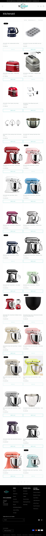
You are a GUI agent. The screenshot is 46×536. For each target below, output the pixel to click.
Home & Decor (16, 501)
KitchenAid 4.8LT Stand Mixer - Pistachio (31, 285)
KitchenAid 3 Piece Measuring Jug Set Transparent (30, 104)
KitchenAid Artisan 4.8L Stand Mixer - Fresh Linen (12, 378)
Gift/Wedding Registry (17, 507)
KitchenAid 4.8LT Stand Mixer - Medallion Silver (32, 255)
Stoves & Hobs (26, 499)
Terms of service (24, 534)
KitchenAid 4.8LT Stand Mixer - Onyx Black (11, 285)
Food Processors (36, 505)
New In (14, 491)
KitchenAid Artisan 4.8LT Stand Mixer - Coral (12, 470)
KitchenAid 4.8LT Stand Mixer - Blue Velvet (31, 195)
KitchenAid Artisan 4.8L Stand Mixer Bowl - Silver (33, 408)
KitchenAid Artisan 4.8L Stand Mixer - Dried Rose (33, 346)
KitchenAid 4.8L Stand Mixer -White (10, 195)
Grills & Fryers (36, 503)
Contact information (38, 534)
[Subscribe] (23, 519)
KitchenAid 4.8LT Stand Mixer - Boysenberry (12, 225)
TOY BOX (14, 512)
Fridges (24, 496)
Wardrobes (25, 504)
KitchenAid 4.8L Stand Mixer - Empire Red (11, 165)
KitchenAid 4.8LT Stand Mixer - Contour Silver (32, 225)
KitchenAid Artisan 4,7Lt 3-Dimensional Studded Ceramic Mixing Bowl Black (32, 315)
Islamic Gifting (16, 510)
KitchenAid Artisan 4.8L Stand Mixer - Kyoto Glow (32, 378)
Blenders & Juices (36, 495)
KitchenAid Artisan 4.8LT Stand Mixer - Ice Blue (32, 470)
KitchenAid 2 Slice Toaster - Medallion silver (32, 73)
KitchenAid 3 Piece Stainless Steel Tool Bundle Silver (12, 135)
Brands (14, 504)
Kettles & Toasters (36, 492)
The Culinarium (7, 534)
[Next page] (28, 482)
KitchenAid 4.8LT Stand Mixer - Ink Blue (11, 255)
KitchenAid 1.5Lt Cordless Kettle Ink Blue (11, 43)
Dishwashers (35, 508)
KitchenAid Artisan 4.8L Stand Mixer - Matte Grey (12, 409)
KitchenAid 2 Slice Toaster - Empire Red (11, 73)
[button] (2, 6)
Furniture (15, 499)
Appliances (15, 493)
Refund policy (13, 534)
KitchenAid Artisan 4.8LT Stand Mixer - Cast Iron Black (33, 440)
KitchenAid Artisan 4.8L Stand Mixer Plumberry (12, 439)
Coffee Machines (36, 500)
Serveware (25, 491)
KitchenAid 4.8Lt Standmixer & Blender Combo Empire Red (12, 315)
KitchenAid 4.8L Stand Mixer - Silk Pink (31, 165)
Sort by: (25, 20)
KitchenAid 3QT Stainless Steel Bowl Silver (31, 134)
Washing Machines (26, 501)
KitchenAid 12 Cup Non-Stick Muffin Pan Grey (32, 43)
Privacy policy (19, 534)
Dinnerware (25, 493)
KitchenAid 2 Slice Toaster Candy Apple (11, 103)
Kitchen (14, 496)
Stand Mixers (35, 497)
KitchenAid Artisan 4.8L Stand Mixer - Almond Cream (12, 347)
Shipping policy (31, 534)
